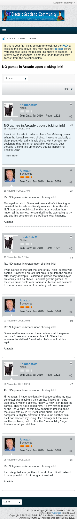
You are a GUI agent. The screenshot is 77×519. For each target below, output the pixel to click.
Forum (12, 38)
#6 (71, 460)
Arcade (32, 38)
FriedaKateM (28, 104)
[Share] (71, 116)
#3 (71, 257)
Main (22, 38)
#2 (71, 191)
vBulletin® (56, 513)
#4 (71, 321)
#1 (71, 125)
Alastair (25, 170)
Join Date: (26, 115)
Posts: (49, 115)
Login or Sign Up (62, 2)
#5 (71, 384)
